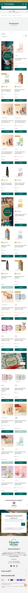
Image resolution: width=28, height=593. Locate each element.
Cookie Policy (9, 586)
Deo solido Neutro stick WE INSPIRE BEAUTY (7, 421)
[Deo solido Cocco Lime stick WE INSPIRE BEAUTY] (7, 110)
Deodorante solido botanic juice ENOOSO (7, 483)
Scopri (7, 67)
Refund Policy (21, 586)
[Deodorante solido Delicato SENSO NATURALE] (7, 441)
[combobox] (14, 7)
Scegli (23, 363)
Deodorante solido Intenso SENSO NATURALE (20, 421)
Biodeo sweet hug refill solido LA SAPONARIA (20, 184)
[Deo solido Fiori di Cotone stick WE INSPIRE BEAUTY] (21, 110)
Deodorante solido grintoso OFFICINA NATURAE (21, 308)
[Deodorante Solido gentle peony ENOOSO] (21, 472)
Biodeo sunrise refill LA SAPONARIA (19, 90)
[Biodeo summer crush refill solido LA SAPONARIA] (21, 203)
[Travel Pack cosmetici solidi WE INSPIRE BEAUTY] (7, 297)
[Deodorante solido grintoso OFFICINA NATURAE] (21, 297)
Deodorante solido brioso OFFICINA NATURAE (20, 339)
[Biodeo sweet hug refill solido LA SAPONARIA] (21, 172)
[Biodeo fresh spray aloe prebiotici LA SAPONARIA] (7, 172)
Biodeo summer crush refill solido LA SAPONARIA (20, 215)
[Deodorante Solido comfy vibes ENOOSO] (21, 441)
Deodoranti (19, 15)
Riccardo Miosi (9, 584)
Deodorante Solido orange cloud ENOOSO (20, 59)
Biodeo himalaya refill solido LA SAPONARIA (6, 90)
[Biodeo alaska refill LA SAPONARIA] (21, 265)
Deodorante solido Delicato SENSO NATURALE (7, 452)
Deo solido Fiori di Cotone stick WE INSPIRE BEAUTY (20, 121)
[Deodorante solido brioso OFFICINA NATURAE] (21, 328)
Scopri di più (14, 559)
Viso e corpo (9, 15)
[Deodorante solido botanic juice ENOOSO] (7, 472)
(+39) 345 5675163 (16, 561)
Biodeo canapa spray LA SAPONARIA (6, 277)
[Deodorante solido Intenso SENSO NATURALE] (21, 410)
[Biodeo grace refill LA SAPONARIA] (7, 234)
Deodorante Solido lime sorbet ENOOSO (20, 152)
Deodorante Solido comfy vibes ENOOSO (20, 452)
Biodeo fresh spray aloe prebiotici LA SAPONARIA (6, 184)
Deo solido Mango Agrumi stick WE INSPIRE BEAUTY (6, 152)
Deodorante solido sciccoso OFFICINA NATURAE (7, 339)
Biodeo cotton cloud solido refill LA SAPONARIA (20, 246)
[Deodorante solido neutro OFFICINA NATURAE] (21, 377)
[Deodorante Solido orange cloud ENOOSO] (21, 47)
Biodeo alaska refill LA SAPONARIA (19, 277)
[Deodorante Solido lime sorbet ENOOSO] (21, 141)
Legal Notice (3, 587)
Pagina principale (3, 15)
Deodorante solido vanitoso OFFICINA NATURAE (5, 390)
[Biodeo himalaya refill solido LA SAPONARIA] (7, 78)
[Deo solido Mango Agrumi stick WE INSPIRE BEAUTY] (7, 141)
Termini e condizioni (15, 586)
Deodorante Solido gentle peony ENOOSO (20, 483)
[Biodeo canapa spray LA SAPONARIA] (7, 265)
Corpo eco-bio (14, 15)
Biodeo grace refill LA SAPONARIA (6, 246)
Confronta (5, 83)
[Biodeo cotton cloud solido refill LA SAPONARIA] (21, 234)
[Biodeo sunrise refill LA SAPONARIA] (21, 78)
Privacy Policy (9, 527)
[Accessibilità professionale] (25, 585)
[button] (25, 4)
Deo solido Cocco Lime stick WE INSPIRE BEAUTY (7, 121)
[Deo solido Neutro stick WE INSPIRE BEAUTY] (7, 410)
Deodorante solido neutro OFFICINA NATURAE (20, 389)
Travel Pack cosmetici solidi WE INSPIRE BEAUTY (7, 308)
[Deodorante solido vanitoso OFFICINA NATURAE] (7, 377)
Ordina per (3, 33)
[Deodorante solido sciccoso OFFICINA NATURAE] (7, 328)
